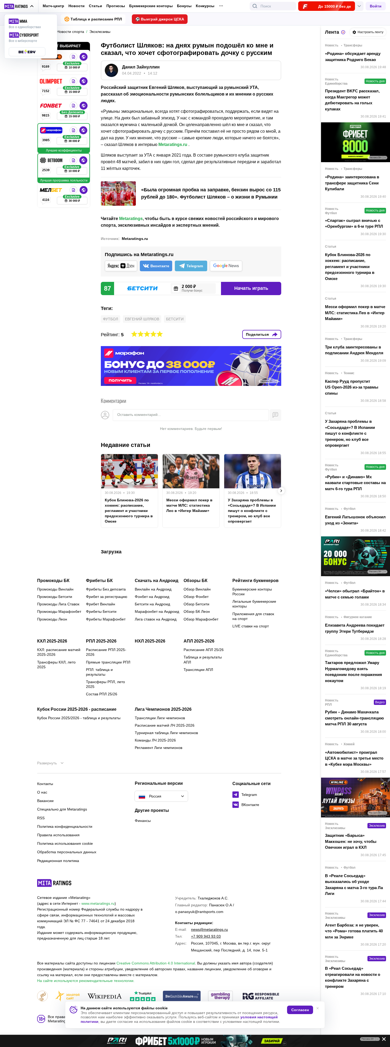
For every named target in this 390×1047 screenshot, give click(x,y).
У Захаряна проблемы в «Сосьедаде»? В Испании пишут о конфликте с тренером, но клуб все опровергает (252, 510)
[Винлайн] (73, 57)
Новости (76, 6)
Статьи (95, 6)
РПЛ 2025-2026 (101, 641)
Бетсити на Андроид (152, 604)
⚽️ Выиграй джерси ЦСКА (159, 19)
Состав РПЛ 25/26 (101, 694)
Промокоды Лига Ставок (58, 604)
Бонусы (184, 6)
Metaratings (131, 218)
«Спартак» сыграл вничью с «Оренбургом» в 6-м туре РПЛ (354, 223)
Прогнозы (115, 6)
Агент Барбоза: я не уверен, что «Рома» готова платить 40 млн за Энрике (354, 931)
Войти (376, 6)
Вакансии (45, 801)
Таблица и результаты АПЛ (203, 659)
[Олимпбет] (51, 81)
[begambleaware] (182, 996)
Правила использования (58, 835)
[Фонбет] (51, 106)
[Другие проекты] (19, 6)
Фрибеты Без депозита (106, 589)
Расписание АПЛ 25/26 (204, 650)
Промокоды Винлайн (55, 589)
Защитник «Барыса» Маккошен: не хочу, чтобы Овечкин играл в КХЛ (350, 841)
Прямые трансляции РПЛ (108, 662)
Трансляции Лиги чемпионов (160, 718)
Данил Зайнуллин (141, 67)
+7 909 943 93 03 (206, 936)
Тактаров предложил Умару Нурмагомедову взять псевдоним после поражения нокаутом (353, 671)
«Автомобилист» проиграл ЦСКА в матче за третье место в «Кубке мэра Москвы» (354, 758)
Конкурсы (205, 6)
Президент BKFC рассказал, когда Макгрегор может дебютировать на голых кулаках (352, 100)
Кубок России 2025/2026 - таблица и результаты (78, 718)
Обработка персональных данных (66, 852)
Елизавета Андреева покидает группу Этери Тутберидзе (354, 628)
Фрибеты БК (99, 581)
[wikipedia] (105, 996)
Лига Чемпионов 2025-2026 (163, 709)
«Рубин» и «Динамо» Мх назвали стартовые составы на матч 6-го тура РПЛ (355, 483)
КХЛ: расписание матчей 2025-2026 (58, 652)
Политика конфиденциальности (64, 826)
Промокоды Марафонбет (59, 611)
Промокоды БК (53, 581)
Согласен (300, 1010)
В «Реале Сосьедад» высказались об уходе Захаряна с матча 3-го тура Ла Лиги (354, 884)
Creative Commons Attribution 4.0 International (155, 963)
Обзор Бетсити (196, 604)
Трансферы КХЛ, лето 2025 (56, 664)
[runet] (42, 996)
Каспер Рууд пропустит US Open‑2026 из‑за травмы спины (351, 387)
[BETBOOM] (51, 160)
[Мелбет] (51, 190)
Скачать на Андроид (156, 581)
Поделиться (257, 334)
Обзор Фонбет (196, 596)
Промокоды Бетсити (54, 596)
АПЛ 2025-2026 (199, 641)
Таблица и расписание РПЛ (96, 19)
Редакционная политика (58, 861)
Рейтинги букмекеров (255, 581)
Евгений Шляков (142, 319)
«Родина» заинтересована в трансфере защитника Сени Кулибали (352, 183)
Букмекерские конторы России (252, 591)
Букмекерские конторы (151, 6)
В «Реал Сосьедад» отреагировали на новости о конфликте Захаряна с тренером (352, 977)
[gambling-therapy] (220, 996)
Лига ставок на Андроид (155, 619)
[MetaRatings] (54, 883)
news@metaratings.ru (209, 929)
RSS (41, 818)
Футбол (110, 319)
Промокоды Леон (52, 619)
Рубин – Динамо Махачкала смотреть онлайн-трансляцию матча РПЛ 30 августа (354, 718)
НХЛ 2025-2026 (150, 641)
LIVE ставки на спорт (250, 626)
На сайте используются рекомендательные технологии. (86, 981)
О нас (42, 792)
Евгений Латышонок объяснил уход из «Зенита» (355, 520)
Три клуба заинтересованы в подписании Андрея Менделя (354, 350)
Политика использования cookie (65, 843)
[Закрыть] (382, 1040)
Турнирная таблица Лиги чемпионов (166, 733)
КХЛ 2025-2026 (52, 641)
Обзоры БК (195, 581)
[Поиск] (255, 6)
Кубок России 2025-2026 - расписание (76, 709)
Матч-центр (53, 6)
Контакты (45, 784)
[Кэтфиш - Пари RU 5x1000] (195, 1041)
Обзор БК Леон (197, 611)
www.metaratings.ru (98, 903)
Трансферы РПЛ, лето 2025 (105, 684)
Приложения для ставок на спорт (253, 616)
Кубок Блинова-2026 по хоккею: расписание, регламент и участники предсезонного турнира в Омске (129, 510)
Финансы (143, 820)
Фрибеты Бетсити (101, 611)
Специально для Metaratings (62, 809)
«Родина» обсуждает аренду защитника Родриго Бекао (352, 56)
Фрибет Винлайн (100, 604)
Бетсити (175, 319)
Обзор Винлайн (197, 589)
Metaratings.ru (172, 144)
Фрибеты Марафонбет (105, 619)
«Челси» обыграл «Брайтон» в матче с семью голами (355, 594)
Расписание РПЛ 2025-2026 (106, 652)
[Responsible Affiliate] (260, 996)
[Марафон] (51, 130)
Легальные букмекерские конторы (254, 603)
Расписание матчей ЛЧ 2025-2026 (164, 725)
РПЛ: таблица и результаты (99, 672)
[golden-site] (67, 996)
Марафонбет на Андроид (157, 611)
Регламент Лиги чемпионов (158, 748)
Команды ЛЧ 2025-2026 (155, 740)
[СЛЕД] (281, 490)
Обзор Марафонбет (201, 619)
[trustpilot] (142, 996)
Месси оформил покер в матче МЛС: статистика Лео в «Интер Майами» (189, 505)
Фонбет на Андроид (152, 596)
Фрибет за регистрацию (106, 596)
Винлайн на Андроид (153, 589)
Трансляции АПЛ (198, 669)
